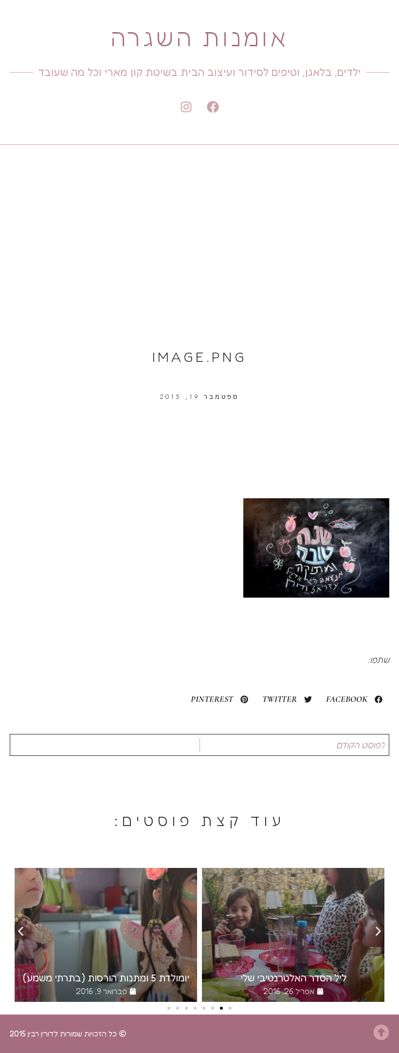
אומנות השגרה (199, 37)
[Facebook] (213, 106)
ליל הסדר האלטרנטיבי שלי (293, 978)
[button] (354, 699)
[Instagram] (186, 106)
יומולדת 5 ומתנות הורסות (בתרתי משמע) (106, 978)
